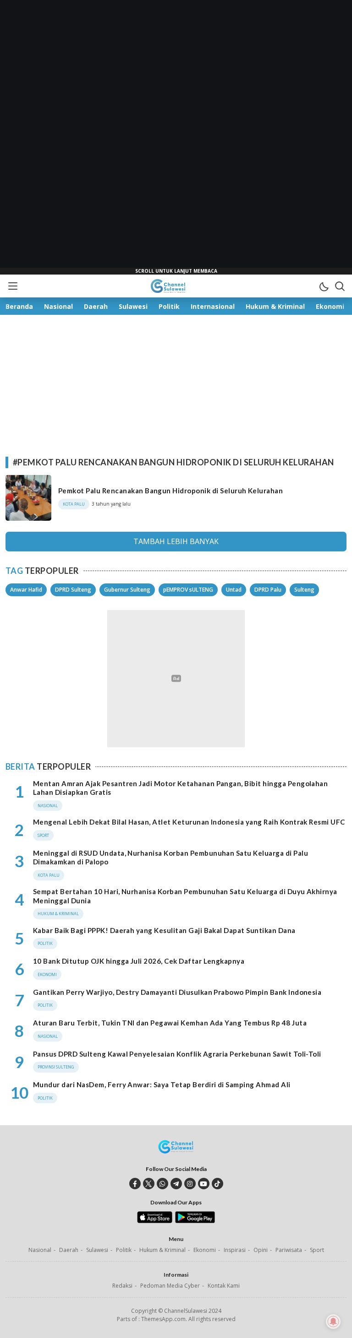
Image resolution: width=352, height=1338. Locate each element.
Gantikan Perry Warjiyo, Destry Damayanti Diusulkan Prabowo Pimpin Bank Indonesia (177, 992)
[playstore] (195, 1221)
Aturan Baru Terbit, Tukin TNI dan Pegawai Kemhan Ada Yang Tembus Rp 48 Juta (170, 1023)
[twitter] (148, 1183)
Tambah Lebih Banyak (176, 541)
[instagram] (190, 1183)
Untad (234, 589)
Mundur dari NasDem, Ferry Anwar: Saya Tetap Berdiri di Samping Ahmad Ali (162, 1084)
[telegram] (176, 1183)
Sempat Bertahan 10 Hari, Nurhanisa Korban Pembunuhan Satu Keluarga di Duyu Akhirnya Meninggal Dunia (185, 896)
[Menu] (12, 286)
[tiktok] (217, 1183)
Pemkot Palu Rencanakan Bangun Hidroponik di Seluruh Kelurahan (170, 490)
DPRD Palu (267, 589)
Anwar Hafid (26, 589)
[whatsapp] (162, 1183)
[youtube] (203, 1183)
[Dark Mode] (323, 286)
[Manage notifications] (333, 1321)
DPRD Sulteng (73, 589)
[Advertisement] (176, 137)
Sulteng (304, 589)
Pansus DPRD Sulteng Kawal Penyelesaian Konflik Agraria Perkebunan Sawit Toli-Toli (177, 1054)
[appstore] (154, 1221)
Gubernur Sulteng (127, 589)
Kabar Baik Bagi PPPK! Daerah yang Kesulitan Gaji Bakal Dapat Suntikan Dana (164, 930)
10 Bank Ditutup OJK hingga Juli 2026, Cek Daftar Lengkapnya (138, 961)
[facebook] (135, 1183)
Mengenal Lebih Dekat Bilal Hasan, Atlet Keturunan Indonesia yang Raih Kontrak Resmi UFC (189, 822)
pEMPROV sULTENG (188, 589)
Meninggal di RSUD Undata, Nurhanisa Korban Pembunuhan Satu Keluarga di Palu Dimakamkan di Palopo (170, 857)
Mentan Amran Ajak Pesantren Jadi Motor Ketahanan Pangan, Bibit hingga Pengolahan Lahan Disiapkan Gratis (180, 788)
